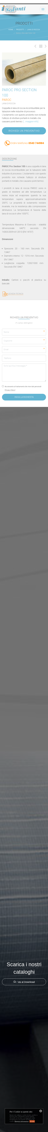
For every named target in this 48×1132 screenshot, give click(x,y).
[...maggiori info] (30, 143)
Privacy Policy (10, 411)
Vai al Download (26, 1003)
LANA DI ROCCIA (33, 30)
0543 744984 (36, 164)
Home (10, 30)
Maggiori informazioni (22, 1121)
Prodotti (20, 30)
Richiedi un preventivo (24, 152)
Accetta (32, 1121)
